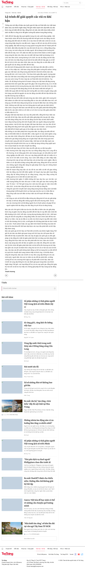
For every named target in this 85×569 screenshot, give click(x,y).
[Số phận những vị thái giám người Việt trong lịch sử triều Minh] (12, 445)
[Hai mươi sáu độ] (12, 371)
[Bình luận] (3, 30)
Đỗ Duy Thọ (27, 317)
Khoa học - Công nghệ (27, 6)
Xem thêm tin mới (29, 538)
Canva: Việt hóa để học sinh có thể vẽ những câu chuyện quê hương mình (39, 503)
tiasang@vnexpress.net (36, 566)
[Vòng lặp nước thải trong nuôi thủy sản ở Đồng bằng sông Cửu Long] (12, 348)
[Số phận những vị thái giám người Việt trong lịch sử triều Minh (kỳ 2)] (12, 306)
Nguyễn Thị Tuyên (29, 337)
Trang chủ (7, 12)
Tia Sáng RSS (64, 554)
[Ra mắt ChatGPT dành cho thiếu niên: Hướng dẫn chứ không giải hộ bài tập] (12, 483)
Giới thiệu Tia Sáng (53, 554)
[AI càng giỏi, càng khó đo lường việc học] (12, 327)
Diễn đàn (16, 6)
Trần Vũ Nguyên (28, 517)
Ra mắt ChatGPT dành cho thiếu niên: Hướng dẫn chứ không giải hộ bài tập (38, 481)
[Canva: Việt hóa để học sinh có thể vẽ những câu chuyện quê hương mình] (12, 505)
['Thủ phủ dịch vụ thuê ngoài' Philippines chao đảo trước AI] (12, 464)
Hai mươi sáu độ (31, 367)
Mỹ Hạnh (26, 361)
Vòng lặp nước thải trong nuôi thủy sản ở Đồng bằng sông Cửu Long (38, 346)
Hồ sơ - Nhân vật (65, 6)
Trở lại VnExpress (42, 554)
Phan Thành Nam (28, 376)
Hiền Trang (27, 395)
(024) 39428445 (37, 564)
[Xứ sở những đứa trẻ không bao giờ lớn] (12, 387)
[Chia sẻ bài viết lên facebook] (3, 24)
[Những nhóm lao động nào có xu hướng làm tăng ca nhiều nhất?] (12, 425)
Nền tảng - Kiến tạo (52, 6)
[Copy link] (3, 27)
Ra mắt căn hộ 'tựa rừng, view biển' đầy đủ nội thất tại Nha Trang (37, 404)
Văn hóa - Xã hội (16, 12)
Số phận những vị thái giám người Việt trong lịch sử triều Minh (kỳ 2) (39, 304)
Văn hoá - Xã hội (40, 6)
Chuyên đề (9, 6)
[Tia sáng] (7, 3)
